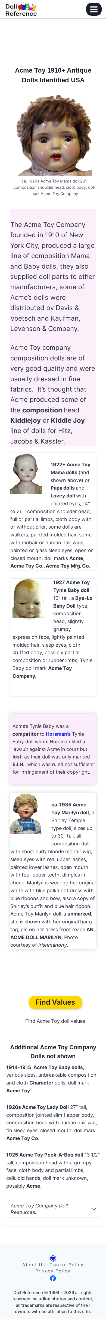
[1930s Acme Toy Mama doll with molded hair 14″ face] (26, 473)
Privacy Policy (52, 1271)
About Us (33, 1264)
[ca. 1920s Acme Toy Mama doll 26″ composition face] (54, 135)
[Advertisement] (53, 39)
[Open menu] (94, 9)
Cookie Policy (66, 1264)
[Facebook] (53, 1278)
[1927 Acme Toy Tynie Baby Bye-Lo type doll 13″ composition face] (29, 599)
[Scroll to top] (96, 1304)
